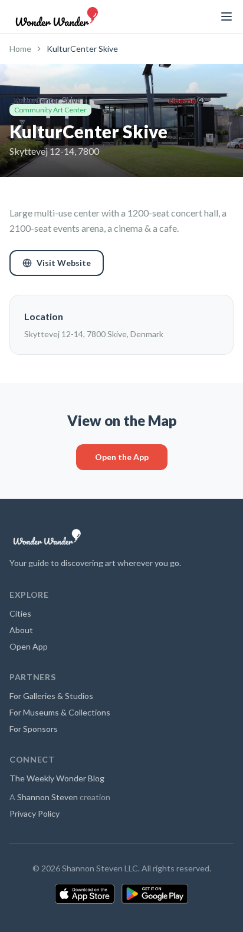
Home (20, 49)
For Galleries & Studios (51, 696)
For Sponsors (33, 729)
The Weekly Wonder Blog (56, 778)
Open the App (122, 457)
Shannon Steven (47, 797)
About (21, 630)
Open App (28, 646)
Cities (20, 613)
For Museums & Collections (59, 712)
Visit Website (64, 263)
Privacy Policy (34, 813)
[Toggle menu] (226, 16)
